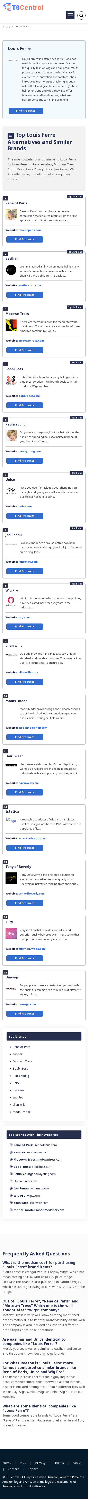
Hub (23, 1462)
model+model (17, 701)
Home (7, 27)
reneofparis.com (30, 230)
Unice (10, 479)
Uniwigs (12, 977)
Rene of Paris (16, 203)
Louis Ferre (19, 48)
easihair (12, 258)
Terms (59, 1462)
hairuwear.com (28, 783)
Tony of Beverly (18, 866)
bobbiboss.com (29, 396)
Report (33, 1469)
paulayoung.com (30, 451)
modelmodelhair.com (32, 728)
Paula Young (16, 424)
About (77, 1462)
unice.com (25, 506)
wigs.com (24, 617)
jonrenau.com (28, 561)
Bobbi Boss (14, 369)
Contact (13, 1469)
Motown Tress (17, 313)
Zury (9, 922)
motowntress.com (31, 340)
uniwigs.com (27, 1004)
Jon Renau (14, 535)
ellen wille (14, 645)
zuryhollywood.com (32, 949)
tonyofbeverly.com (31, 893)
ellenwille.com (28, 672)
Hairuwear (14, 756)
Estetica (12, 811)
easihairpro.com (29, 285)
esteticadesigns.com (32, 838)
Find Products (25, 110)
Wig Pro (12, 590)
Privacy (40, 1462)
